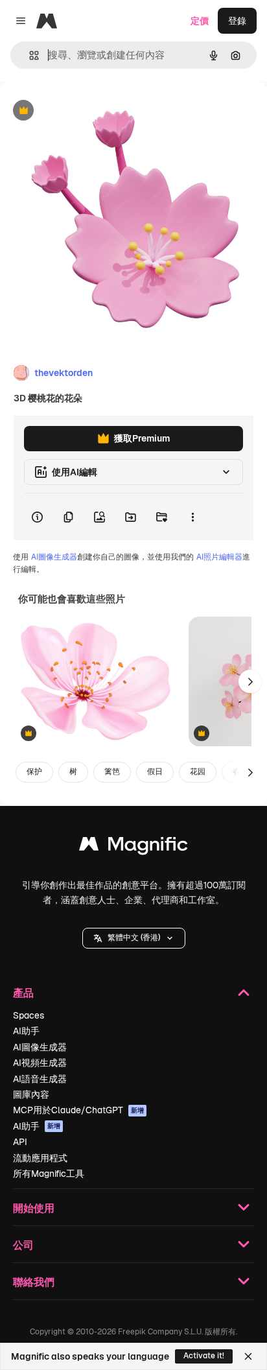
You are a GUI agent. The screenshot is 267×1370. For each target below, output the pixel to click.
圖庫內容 (31, 1094)
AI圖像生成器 (54, 557)
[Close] (248, 1356)
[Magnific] (133, 847)
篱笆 (112, 771)
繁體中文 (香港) (134, 937)
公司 (23, 1244)
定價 (200, 21)
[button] (133, 938)
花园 (197, 771)
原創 (74, 111)
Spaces (28, 1015)
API (20, 1142)
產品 (23, 992)
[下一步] (250, 681)
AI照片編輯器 (219, 557)
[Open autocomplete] (29, 55)
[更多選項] (192, 517)
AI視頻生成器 (40, 1063)
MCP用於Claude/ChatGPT (78, 1110)
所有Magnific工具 (48, 1173)
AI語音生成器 (40, 1079)
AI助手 (26, 1031)
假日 (155, 771)
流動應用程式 (40, 1158)
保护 (34, 771)
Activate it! (203, 1356)
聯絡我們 (33, 1281)
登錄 (237, 21)
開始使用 (33, 1207)
